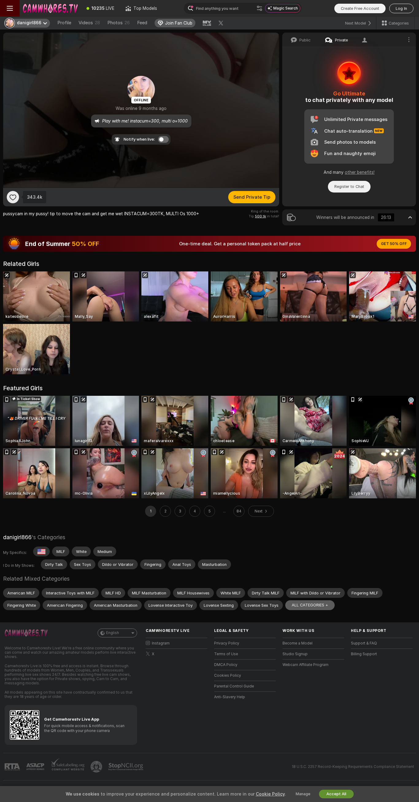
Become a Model (298, 643)
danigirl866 (17, 537)
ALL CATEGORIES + (310, 605)
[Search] (259, 8)
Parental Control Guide (234, 686)
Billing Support (364, 654)
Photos (118, 22)
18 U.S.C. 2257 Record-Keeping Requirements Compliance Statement (353, 767)
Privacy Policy (226, 643)
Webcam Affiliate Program (306, 665)
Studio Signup (295, 654)
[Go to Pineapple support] (96, 767)
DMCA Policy (225, 665)
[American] (41, 551)
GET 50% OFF (394, 244)
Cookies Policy (227, 675)
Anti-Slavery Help (229, 697)
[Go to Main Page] (50, 8)
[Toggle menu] (10, 8)
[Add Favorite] (13, 197)
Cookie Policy (270, 794)
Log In (401, 8)
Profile (64, 22)
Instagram (161, 643)
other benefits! (360, 172)
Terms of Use (226, 654)
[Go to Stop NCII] (126, 766)
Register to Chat (349, 186)
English (112, 633)
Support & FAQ (364, 643)
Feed (142, 22)
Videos (89, 22)
